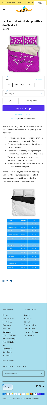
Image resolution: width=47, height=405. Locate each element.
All (4, 345)
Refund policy (29, 335)
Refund (27, 322)
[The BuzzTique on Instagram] (40, 386)
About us (6, 355)
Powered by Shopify (31, 398)
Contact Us (7, 348)
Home (5, 315)
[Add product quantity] (5, 101)
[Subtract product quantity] (14, 101)
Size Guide (7, 352)
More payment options (23, 114)
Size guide (38, 79)
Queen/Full (19, 85)
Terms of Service (31, 332)
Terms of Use (29, 328)
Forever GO (7, 322)
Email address (10, 371)
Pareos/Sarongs (9, 338)
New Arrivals (8, 318)
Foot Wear (7, 325)
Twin (8, 85)
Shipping (14, 118)
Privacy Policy (30, 325)
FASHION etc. (8, 342)
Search (27, 315)
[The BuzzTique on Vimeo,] (43, 386)
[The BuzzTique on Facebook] (37, 386)
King (30, 85)
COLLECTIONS (9, 335)
